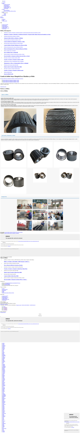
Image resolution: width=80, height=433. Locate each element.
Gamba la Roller (6, 6)
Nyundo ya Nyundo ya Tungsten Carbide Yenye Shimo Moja (15, 268)
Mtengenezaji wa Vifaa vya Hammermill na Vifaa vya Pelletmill (16, 63)
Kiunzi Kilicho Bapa (5, 26)
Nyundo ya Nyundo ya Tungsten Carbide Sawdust (13, 70)
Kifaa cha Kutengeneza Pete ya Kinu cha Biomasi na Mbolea (15, 48)
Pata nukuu (2, 17)
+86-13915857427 (7, 283)
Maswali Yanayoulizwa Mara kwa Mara (8, 292)
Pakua (5, 14)
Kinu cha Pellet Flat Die (8, 74)
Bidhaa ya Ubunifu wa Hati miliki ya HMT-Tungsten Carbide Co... (17, 261)
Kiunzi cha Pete (6, 5)
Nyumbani (3, 2)
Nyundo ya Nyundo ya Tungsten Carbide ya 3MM (13, 59)
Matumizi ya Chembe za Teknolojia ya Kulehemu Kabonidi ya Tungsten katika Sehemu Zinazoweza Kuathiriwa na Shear (27, 34)
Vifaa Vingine (6, 8)
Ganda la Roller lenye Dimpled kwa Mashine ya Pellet (14, 41)
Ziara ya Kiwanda (6, 10)
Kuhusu (3, 9)
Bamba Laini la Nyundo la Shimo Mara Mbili (13, 66)
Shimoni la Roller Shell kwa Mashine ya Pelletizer (13, 38)
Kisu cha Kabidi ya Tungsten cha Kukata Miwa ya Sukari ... (15, 279)
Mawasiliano (4, 15)
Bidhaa (3, 3)
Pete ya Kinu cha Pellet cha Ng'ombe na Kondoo (13, 265)
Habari (3, 291)
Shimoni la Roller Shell (7, 7)
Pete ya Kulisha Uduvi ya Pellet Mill (11, 52)
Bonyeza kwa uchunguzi (4, 304)
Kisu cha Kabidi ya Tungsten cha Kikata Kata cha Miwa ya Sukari (17, 56)
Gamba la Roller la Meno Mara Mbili (11, 275)
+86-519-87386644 (7, 284)
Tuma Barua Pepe (3, 312)
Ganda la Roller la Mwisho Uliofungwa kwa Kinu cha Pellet (15, 45)
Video (5, 13)
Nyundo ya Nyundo (7, 4)
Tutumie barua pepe (3, 86)
